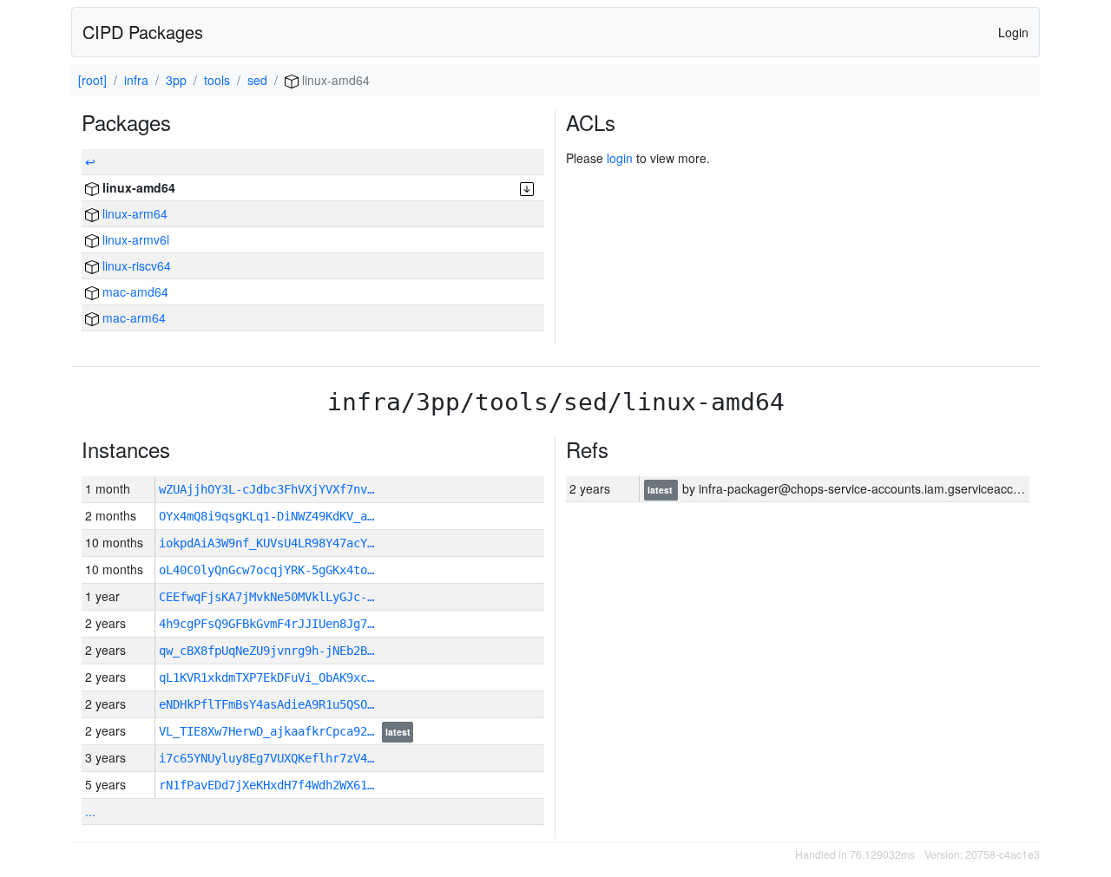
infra (136, 79)
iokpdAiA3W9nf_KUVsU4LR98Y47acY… (266, 543)
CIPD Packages (142, 31)
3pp (176, 79)
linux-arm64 (133, 213)
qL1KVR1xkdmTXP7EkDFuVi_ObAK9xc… (266, 677)
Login (1013, 32)
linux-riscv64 (135, 265)
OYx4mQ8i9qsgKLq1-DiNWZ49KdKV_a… (266, 516)
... (90, 811)
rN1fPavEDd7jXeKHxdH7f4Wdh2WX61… (266, 785)
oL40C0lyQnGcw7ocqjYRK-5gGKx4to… (266, 570)
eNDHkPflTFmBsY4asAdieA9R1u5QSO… (266, 704)
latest (398, 731)
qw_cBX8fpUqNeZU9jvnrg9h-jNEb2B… (266, 651)
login (620, 158)
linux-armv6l (134, 239)
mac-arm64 (132, 317)
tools (217, 79)
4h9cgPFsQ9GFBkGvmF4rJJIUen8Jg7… (266, 624)
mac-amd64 (133, 291)
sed (257, 79)
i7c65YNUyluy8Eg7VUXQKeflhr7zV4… (266, 758)
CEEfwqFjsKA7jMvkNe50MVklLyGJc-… (266, 597)
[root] (92, 79)
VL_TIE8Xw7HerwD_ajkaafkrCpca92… (270, 731)
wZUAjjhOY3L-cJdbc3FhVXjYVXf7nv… (266, 489)
